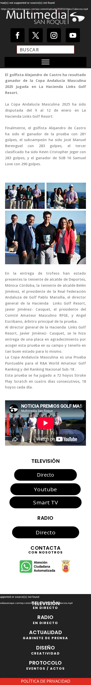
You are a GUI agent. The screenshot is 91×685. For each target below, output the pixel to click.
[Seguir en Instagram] (54, 35)
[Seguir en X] (36, 35)
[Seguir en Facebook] (17, 35)
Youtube (45, 489)
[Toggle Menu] (45, 61)
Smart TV (45, 502)
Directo (45, 474)
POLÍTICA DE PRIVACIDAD (45, 681)
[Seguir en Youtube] (73, 35)
